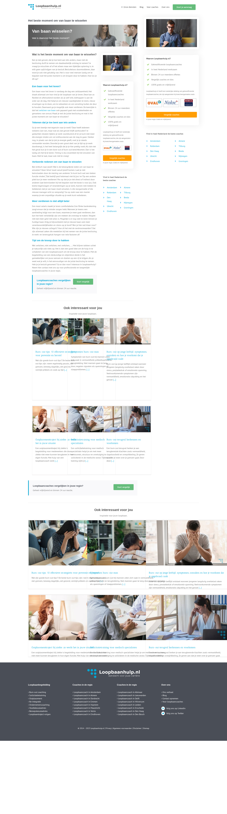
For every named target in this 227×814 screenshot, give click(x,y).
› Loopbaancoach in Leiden (129, 704)
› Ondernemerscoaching (39, 704)
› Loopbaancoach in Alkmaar (129, 692)
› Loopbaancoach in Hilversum (130, 701)
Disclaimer (137, 728)
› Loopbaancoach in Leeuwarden (131, 695)
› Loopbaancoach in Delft (128, 698)
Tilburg (127, 192)
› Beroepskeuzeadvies (38, 711)
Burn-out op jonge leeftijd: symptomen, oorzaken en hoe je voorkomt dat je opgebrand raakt (127, 355)
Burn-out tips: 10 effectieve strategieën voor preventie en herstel (65, 572)
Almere (127, 187)
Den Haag (154, 151)
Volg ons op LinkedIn (175, 708)
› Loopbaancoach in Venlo (84, 711)
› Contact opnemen (169, 698)
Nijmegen (128, 202)
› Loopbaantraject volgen (39, 714)
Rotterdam (111, 192)
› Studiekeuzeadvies (37, 708)
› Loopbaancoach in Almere (85, 695)
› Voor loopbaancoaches (172, 701)
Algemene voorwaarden (122, 728)
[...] (87, 369)
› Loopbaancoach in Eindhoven (86, 714)
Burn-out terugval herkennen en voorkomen (172, 647)
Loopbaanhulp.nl (97, 728)
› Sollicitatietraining (37, 695)
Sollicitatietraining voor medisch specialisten (113, 647)
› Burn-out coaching (37, 692)
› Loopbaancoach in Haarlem (85, 704)
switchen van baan (47, 110)
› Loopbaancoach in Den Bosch (131, 714)
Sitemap (146, 728)
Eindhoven (112, 211)
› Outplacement (35, 698)
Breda (126, 197)
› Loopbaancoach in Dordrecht (86, 698)
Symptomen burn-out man (85, 351)
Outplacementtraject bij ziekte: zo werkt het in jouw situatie (62, 647)
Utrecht (110, 206)
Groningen (128, 207)
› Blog (164, 695)
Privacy (108, 728)
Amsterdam (112, 187)
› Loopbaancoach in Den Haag (130, 711)
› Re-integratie (34, 701)
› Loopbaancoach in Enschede (130, 708)
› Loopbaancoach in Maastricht (86, 708)
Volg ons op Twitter (175, 713)
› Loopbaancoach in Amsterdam (87, 692)
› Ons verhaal (167, 692)
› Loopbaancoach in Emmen (85, 701)
